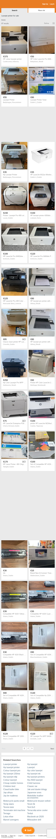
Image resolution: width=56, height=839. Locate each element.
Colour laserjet (10, 780)
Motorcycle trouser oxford (38, 801)
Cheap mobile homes (13, 783)
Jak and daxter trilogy (37, 789)
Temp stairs (8, 804)
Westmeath (42, 385)
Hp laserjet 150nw (11, 774)
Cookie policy (43, 836)
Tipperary (39, 426)
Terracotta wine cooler (37, 810)
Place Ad (41, 10)
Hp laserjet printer (11, 767)
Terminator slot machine (14, 810)
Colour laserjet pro (11, 770)
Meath (41, 62)
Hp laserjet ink (34, 774)
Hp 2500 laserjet (34, 780)
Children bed (9, 786)
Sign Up (45, 4)
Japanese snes (34, 792)
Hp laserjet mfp (10, 777)
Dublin (39, 102)
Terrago (6, 813)
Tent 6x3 (31, 807)
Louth (39, 739)
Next (52, 749)
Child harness (33, 783)
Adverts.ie (11, 4)
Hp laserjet (32, 764)
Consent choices (7, 837)
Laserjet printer (10, 764)
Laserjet (31, 767)
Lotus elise (8, 816)
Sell (29, 830)
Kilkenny (16, 62)
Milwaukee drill (34, 820)
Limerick (18, 303)
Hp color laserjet (34, 770)
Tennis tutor (8, 807)
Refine (46, 23)
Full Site (4, 836)
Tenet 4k (31, 804)
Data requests (30, 836)
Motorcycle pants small (13, 801)
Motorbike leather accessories (35, 797)
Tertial (30, 813)
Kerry (39, 218)
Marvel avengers (11, 820)
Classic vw (32, 786)
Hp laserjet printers (36, 777)
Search (14, 10)
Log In (52, 4)
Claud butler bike (11, 789)
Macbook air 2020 (35, 816)
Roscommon (16, 102)
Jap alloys (8, 792)
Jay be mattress (10, 796)
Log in (20, 836)
